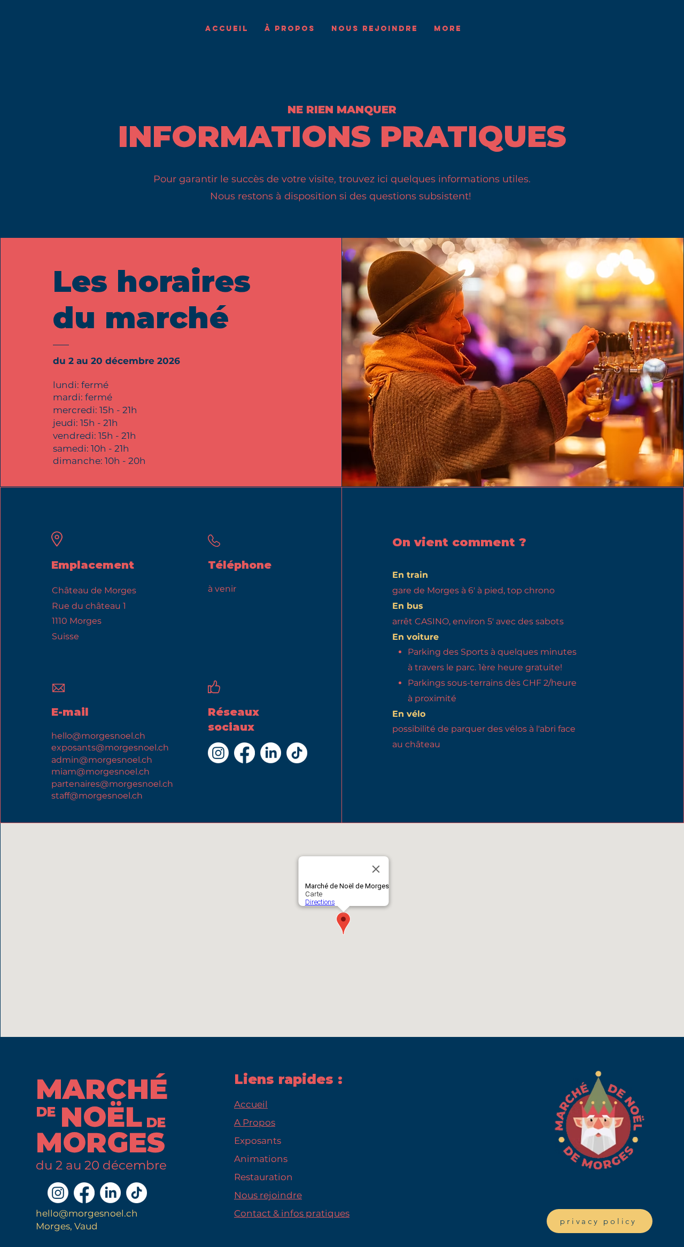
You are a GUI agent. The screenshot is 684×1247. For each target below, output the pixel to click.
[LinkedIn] (270, 752)
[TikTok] (296, 752)
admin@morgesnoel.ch (101, 760)
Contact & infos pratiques (291, 1213)
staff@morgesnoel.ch (97, 796)
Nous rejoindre (268, 1195)
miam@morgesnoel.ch (100, 771)
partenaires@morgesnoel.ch (112, 784)
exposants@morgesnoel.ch (110, 747)
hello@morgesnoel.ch (87, 1213)
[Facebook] (244, 752)
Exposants (257, 1140)
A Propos (254, 1122)
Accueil (251, 1104)
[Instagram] (218, 752)
